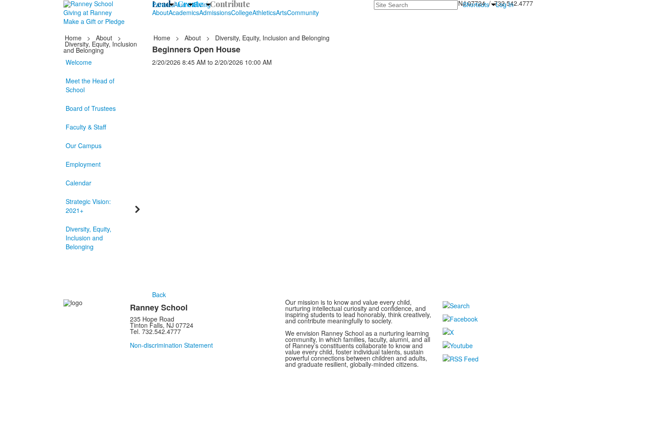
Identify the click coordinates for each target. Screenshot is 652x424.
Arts (281, 12)
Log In (505, 4)
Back (159, 294)
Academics (184, 12)
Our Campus (84, 145)
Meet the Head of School (90, 85)
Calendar (78, 182)
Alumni (183, 4)
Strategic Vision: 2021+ (88, 206)
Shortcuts (476, 4)
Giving (202, 4)
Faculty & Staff (86, 126)
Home (74, 37)
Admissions (215, 12)
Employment (83, 164)
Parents (163, 4)
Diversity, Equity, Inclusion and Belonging (88, 237)
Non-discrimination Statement (171, 345)
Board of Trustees (91, 108)
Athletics (264, 12)
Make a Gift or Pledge (94, 21)
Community (303, 12)
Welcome (79, 62)
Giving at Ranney (87, 12)
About (160, 12)
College (241, 12)
